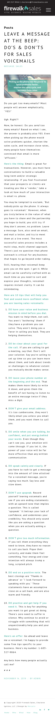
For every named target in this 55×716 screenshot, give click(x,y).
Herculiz (32, 706)
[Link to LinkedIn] (40, 710)
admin (37, 678)
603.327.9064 (13, 2)
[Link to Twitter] (49, 710)
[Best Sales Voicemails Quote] (27, 86)
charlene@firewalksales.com (35, 2)
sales (19, 66)
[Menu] (47, 10)
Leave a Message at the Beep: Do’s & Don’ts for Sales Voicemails (27, 47)
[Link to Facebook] (44, 710)
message (9, 66)
